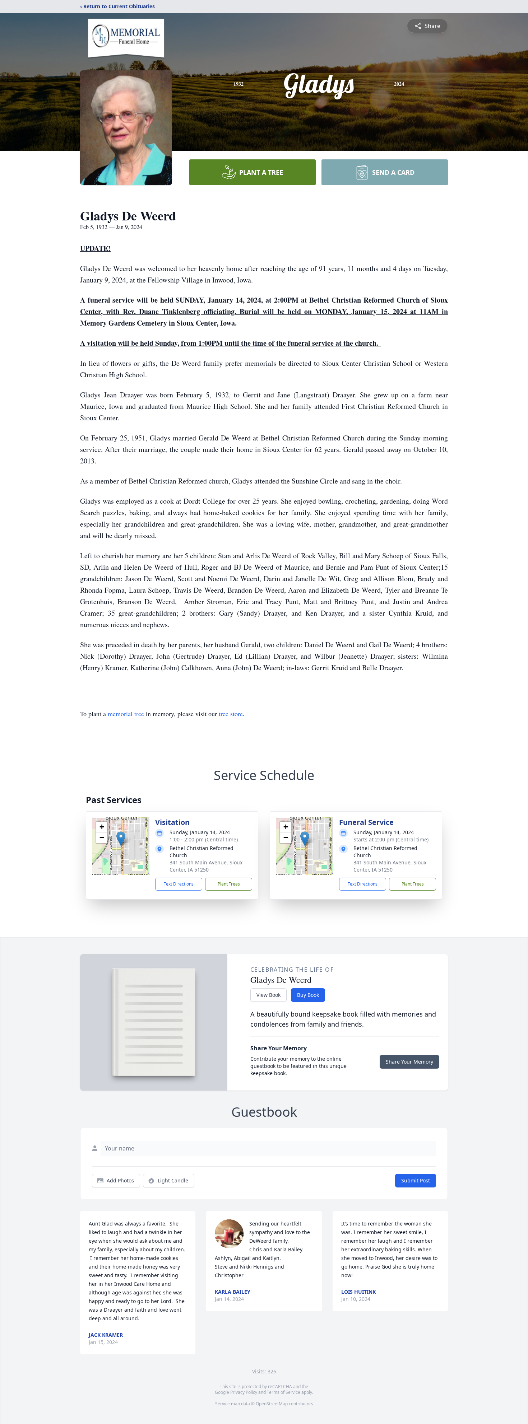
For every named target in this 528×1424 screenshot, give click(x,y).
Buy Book (308, 994)
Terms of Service (283, 1392)
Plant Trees (229, 884)
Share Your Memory (409, 1061)
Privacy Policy (243, 1392)
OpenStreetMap (272, 1404)
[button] (120, 838)
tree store (231, 713)
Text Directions (179, 884)
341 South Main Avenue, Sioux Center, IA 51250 (206, 866)
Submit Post (415, 1180)
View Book (268, 994)
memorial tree (126, 713)
